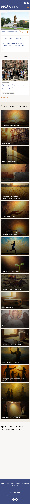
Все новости (4, 97)
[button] (25, 57)
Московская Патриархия (15, 489)
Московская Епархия (15, 492)
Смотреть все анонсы (8, 50)
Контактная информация (15, 496)
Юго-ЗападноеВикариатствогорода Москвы (15, 6)
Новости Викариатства (8, 93)
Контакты (4, 3)
